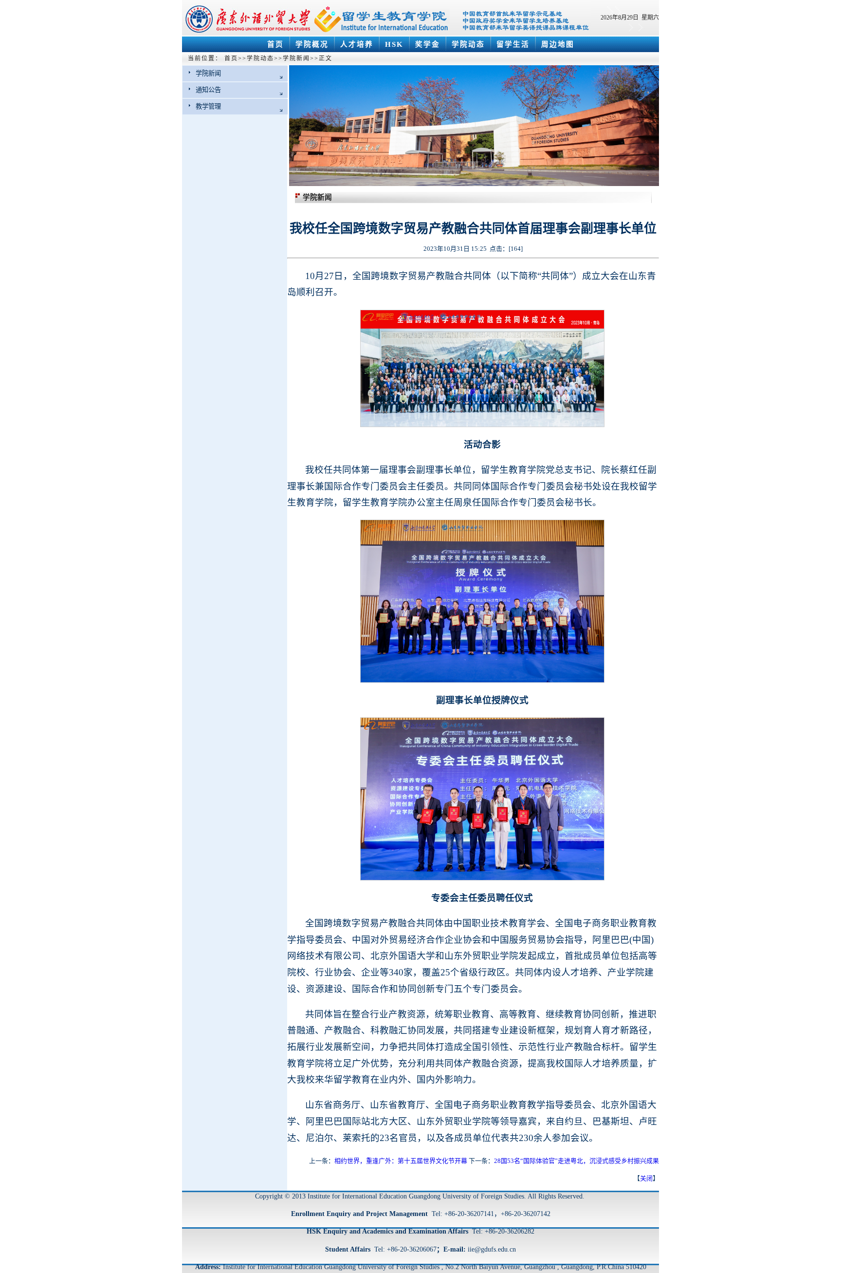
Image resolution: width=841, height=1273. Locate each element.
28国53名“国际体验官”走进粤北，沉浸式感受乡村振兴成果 (576, 1160)
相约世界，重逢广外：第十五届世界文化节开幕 (400, 1160)
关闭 (646, 1178)
